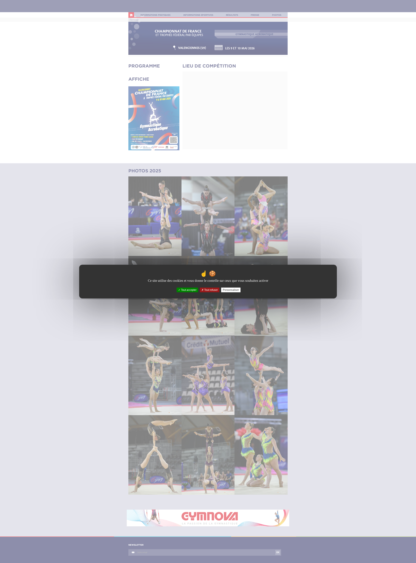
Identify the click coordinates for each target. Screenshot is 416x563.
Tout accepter (188, 289)
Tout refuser (211, 289)
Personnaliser (231, 289)
